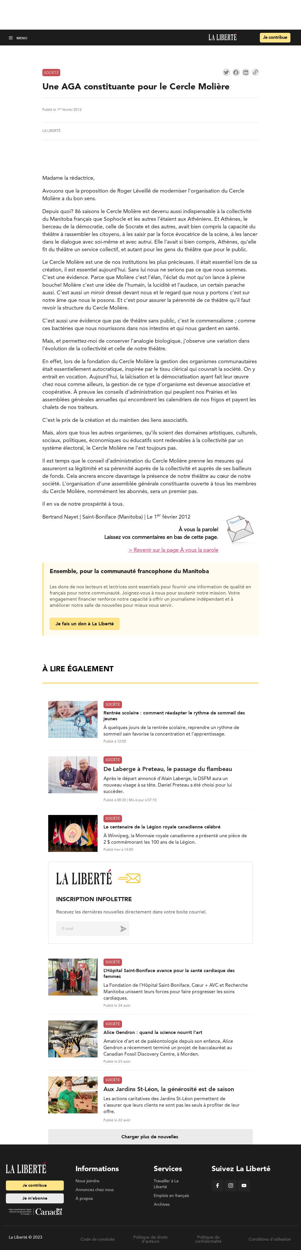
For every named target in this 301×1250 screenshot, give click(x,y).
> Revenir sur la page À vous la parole (173, 550)
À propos (84, 1199)
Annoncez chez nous (95, 1190)
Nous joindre (87, 1181)
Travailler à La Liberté (166, 1184)
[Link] (255, 72)
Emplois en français (171, 1196)
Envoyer (119, 929)
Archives (162, 1205)
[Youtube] (244, 1190)
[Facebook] (217, 1190)
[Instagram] (231, 1190)
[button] (11, 37)
